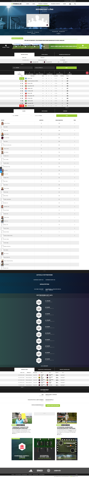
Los (66, 67)
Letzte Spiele (44, 54)
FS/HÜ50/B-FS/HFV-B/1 (50, 279)
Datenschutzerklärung (18, 474)
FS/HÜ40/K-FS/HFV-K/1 (38, 279)
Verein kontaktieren (53, 405)
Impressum (13, 474)
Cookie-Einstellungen (41, 474)
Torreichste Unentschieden (44, 369)
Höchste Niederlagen (65, 369)
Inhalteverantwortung (35, 474)
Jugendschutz (30, 474)
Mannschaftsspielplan (64, 54)
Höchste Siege (24, 369)
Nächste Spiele (24, 54)
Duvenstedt (44, 389)
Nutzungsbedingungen (24, 474)
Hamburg (46, 7)
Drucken (66, 107)
